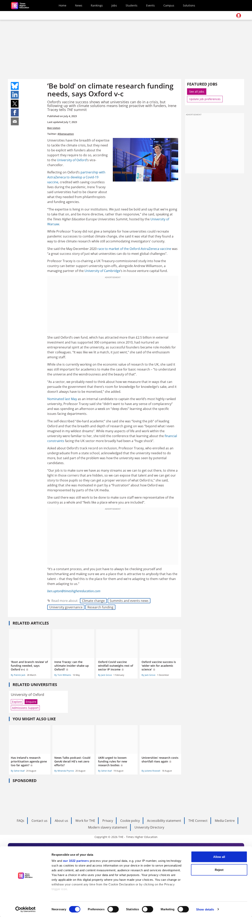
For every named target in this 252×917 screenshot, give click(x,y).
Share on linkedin (15, 95)
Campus (168, 5)
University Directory (149, 827)
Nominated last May (62, 399)
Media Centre (225, 820)
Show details (205, 909)
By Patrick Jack (18, 674)
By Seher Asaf (18, 770)
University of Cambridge (102, 271)
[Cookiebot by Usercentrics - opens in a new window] (25, 909)
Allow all (219, 856)
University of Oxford (72, 160)
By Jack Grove (105, 674)
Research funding (100, 607)
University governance (65, 607)
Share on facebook (15, 112)
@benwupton (65, 134)
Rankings (97, 5)
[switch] (113, 909)
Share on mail (15, 121)
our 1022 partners (76, 860)
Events (150, 5)
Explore (17, 702)
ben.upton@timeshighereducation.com (73, 591)
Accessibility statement (164, 820)
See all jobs (196, 91)
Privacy (107, 820)
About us (61, 820)
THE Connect (198, 820)
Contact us (39, 820)
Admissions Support (25, 708)
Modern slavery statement (107, 827)
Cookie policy (130, 820)
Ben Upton (53, 128)
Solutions (189, 5)
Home (62, 5)
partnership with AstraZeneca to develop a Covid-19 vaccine (76, 177)
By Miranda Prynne (64, 770)
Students (131, 5)
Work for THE (85, 820)
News (78, 5)
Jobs (114, 5)
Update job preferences (204, 99)
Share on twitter (15, 104)
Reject (219, 869)
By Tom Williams (62, 674)
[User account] (238, 15)
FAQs (20, 820)
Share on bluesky (15, 86)
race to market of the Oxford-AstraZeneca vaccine (134, 249)
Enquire (31, 702)
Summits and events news (129, 601)
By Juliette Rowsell (151, 770)
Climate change (93, 601)
